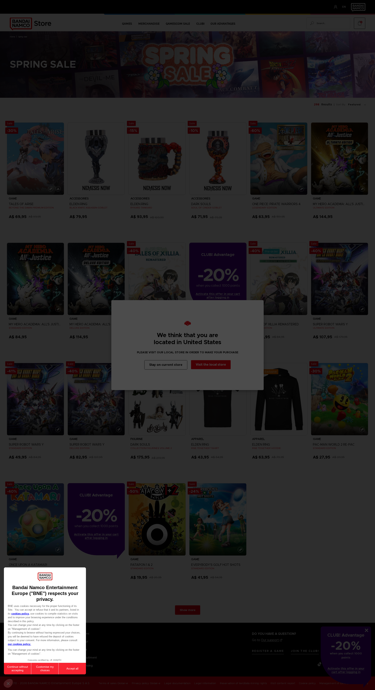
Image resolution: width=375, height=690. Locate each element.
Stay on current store (165, 365)
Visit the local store (211, 364)
